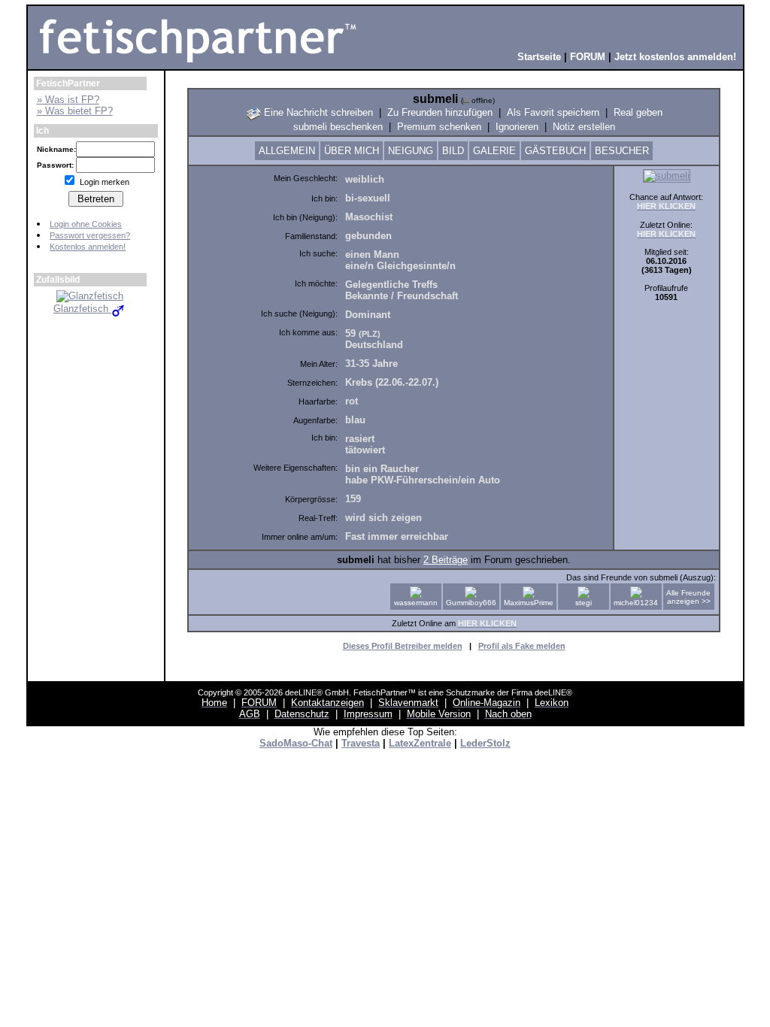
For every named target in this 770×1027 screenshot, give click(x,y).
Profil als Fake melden (521, 645)
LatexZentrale (420, 743)
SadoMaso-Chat (295, 743)
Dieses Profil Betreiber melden (402, 645)
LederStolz (485, 743)
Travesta (360, 743)
